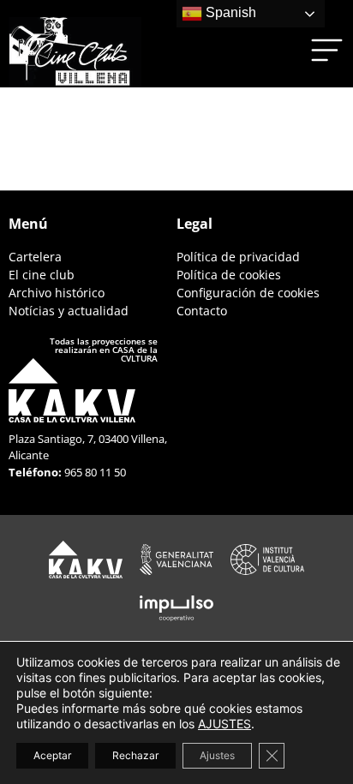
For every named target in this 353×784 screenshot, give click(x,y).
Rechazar (135, 755)
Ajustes (217, 755)
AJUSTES (224, 723)
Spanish (229, 12)
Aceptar (52, 755)
